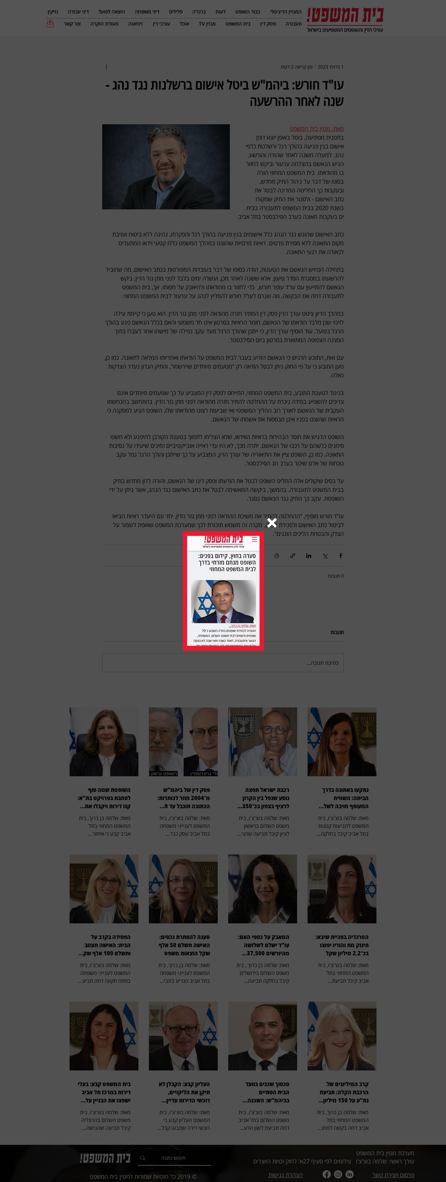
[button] (272, 523)
